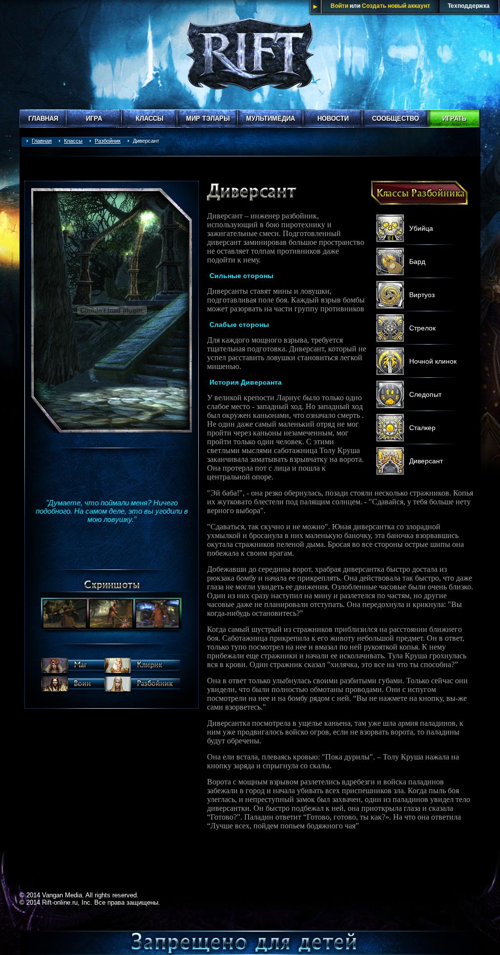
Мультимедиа (270, 118)
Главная (43, 118)
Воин (72, 685)
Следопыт (425, 394)
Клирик (142, 667)
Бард (417, 261)
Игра (94, 118)
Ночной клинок (433, 361)
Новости (333, 118)
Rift (250, 55)
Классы (150, 118)
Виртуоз (422, 295)
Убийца (421, 228)
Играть (454, 118)
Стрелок (422, 328)
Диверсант (426, 461)
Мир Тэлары (208, 118)
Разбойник (108, 141)
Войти (339, 5)
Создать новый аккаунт (396, 5)
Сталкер (422, 428)
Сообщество (395, 118)
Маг (72, 667)
